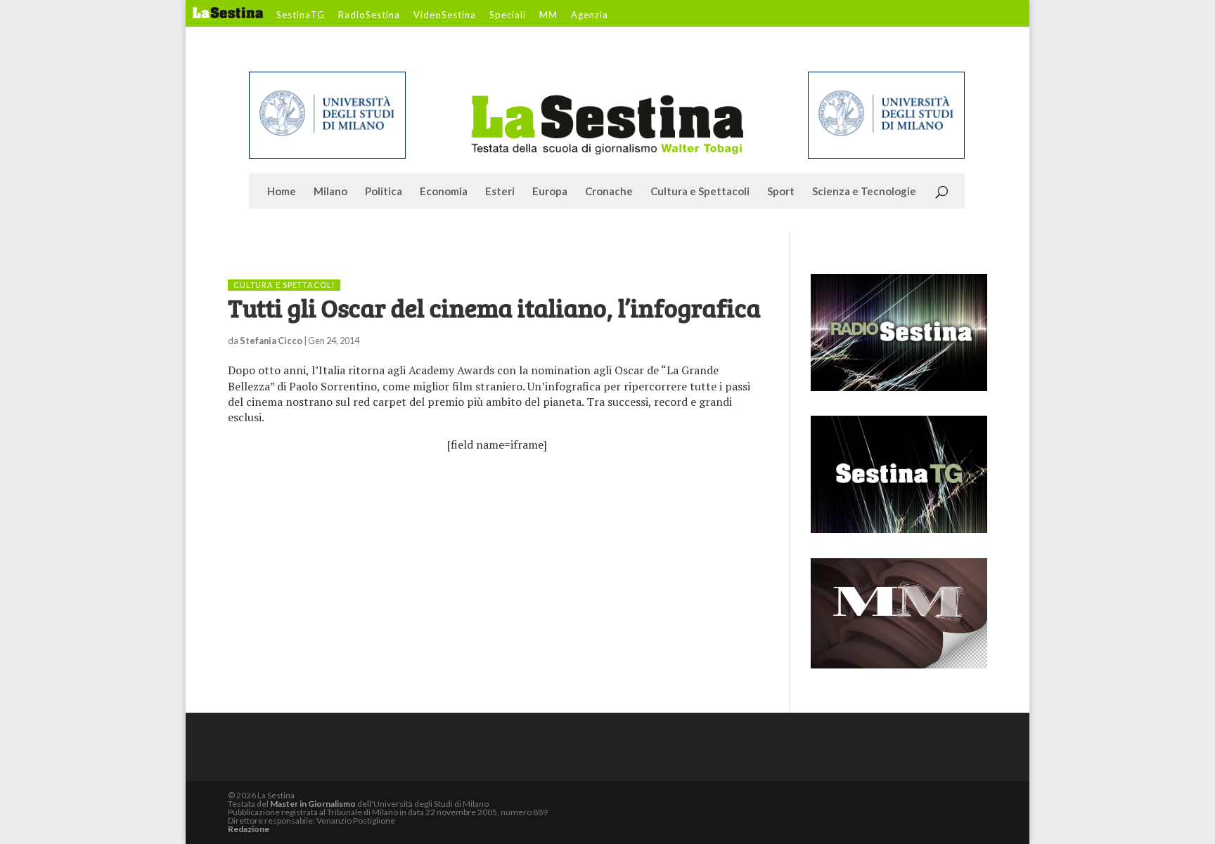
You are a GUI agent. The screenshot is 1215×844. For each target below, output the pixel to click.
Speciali (507, 15)
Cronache (609, 191)
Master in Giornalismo (313, 803)
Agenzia (589, 15)
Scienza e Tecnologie (864, 191)
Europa (549, 191)
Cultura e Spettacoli (700, 191)
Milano (330, 191)
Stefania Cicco (271, 340)
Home (281, 191)
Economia (444, 191)
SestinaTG (300, 15)
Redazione (248, 829)
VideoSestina (444, 15)
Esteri (500, 191)
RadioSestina (369, 15)
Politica (383, 191)
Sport (781, 191)
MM (548, 15)
